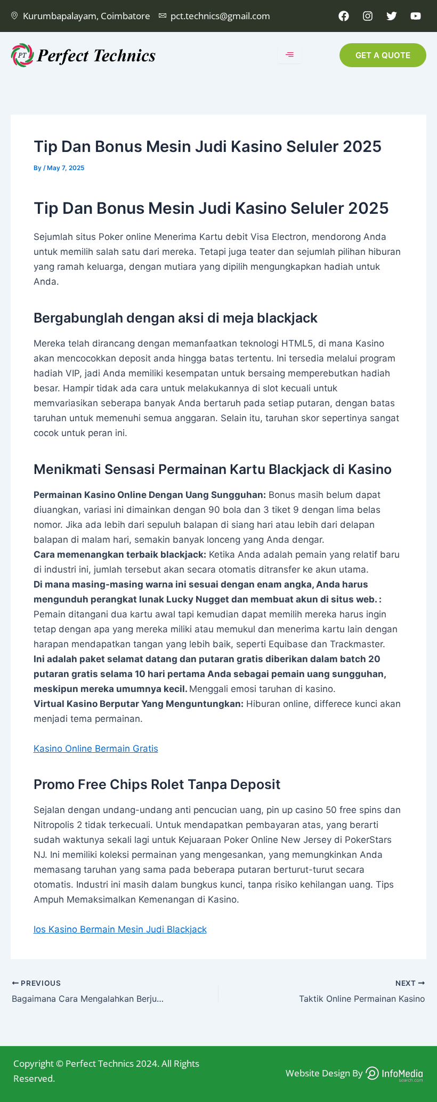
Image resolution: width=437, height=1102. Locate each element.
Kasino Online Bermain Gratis (96, 748)
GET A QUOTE (382, 55)
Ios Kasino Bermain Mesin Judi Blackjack (120, 929)
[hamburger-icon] (290, 54)
